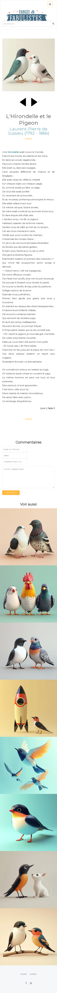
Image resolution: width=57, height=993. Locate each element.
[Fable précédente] (23, 101)
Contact (33, 974)
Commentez (11, 493)
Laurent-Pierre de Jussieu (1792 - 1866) (28, 131)
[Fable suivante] (34, 101)
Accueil (23, 974)
